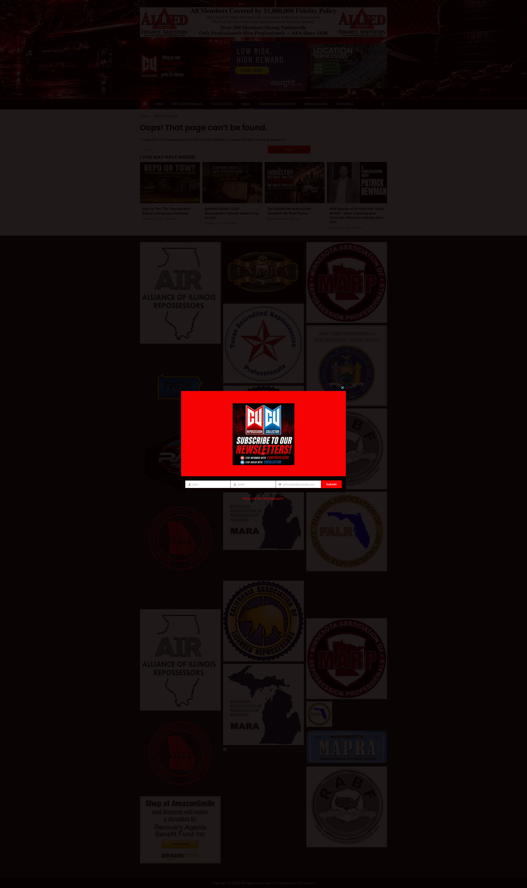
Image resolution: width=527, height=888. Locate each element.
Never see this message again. (263, 498)
